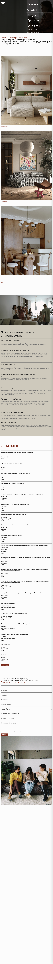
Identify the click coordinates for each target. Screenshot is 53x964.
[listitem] (26, 466)
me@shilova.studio (33, 32)
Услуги (31, 15)
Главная (32, 4)
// (1, 283)
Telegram (30, 35)
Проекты (33, 20)
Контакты (33, 26)
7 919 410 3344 (32, 29)
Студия (32, 9)
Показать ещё (5, 665)
